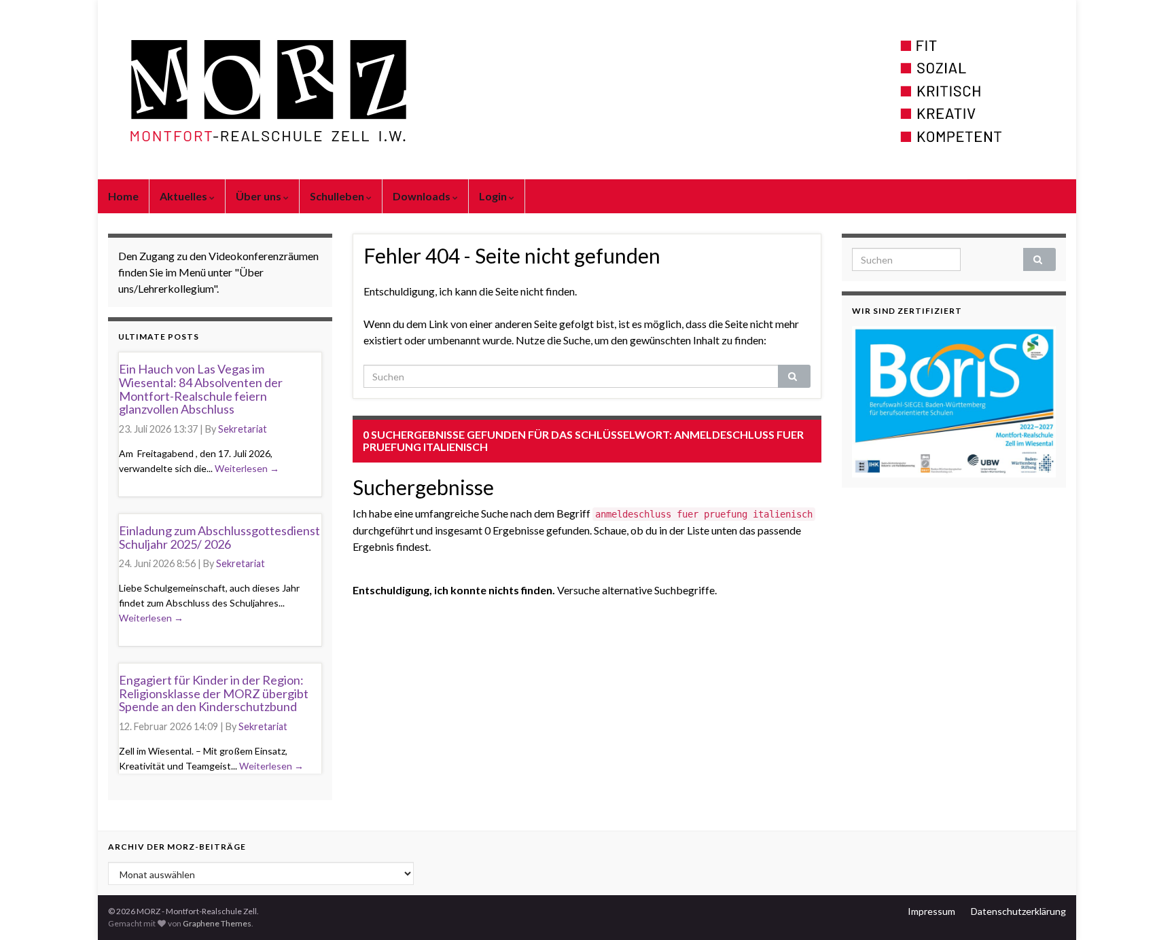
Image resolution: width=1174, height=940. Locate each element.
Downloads (422, 195)
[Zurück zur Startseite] (587, 89)
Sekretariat (242, 429)
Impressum (931, 911)
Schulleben (338, 195)
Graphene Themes (217, 923)
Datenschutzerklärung (1018, 911)
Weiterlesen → (247, 468)
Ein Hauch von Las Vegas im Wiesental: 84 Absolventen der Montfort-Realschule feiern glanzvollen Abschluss (201, 388)
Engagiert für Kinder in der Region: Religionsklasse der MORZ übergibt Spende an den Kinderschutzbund (213, 693)
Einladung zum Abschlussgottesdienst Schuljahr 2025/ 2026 (219, 537)
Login (494, 195)
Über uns (259, 195)
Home (123, 195)
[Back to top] (1143, 909)
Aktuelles (184, 195)
